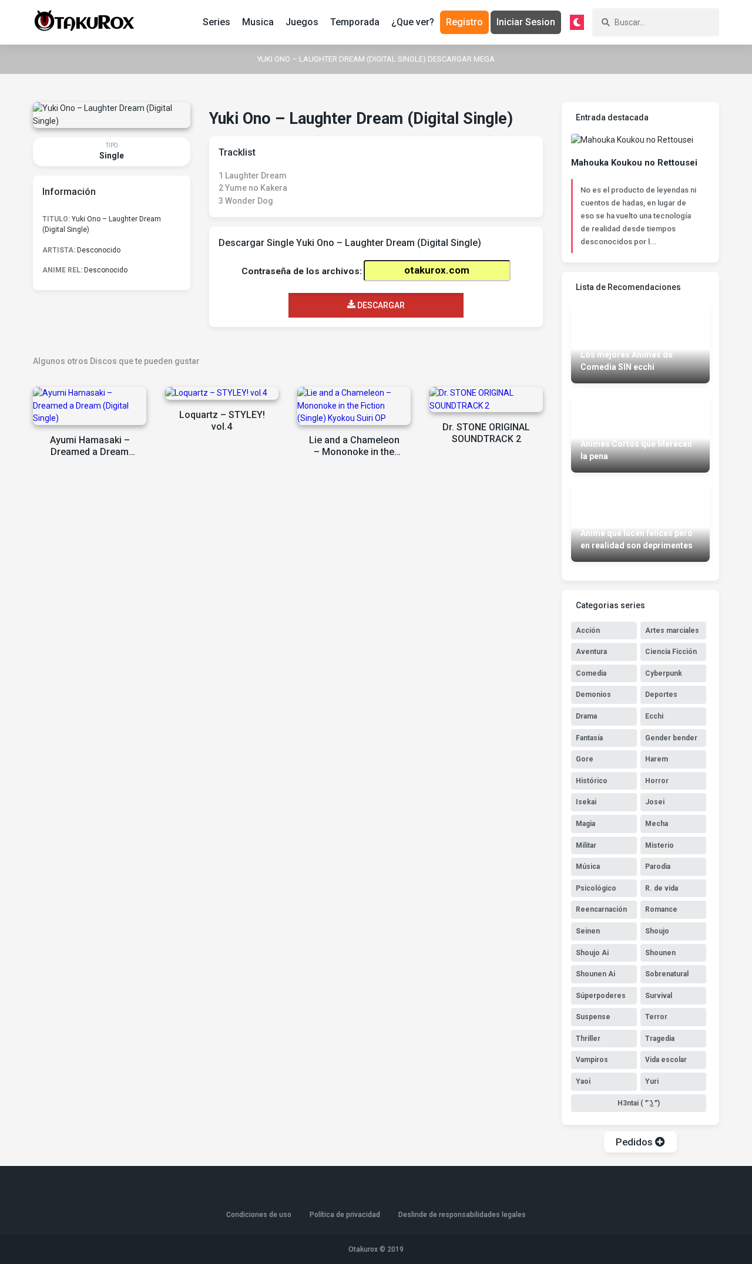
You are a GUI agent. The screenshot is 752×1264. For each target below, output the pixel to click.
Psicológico (596, 888)
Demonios (593, 694)
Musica (258, 22)
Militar (586, 845)
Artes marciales (672, 630)
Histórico (591, 781)
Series (216, 22)
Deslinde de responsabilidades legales (462, 1215)
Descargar (380, 305)
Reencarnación (601, 909)
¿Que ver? (412, 22)
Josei (654, 802)
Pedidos (635, 1142)
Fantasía (589, 738)
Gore (584, 759)
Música (588, 866)
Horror (657, 781)
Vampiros (592, 1060)
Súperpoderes (601, 996)
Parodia (657, 866)
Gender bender (671, 738)
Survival (658, 996)
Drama (586, 716)
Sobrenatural (667, 974)
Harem (656, 759)
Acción (588, 630)
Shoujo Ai (592, 953)
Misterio (659, 845)
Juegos (302, 22)
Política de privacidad (345, 1215)
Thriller (588, 1038)
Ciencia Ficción (671, 652)
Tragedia (659, 1038)
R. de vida (661, 888)
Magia (585, 824)
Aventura (591, 652)
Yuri (652, 1081)
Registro (464, 22)
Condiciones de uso (258, 1215)
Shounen (660, 953)
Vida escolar (666, 1060)
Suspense (593, 1017)
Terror (656, 1017)
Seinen (588, 931)
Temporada (355, 22)
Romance (661, 909)
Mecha (656, 824)
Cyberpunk (663, 673)
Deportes (661, 694)
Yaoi (583, 1081)
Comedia (591, 673)
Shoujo (657, 931)
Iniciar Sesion (525, 22)
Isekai (586, 802)
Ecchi (654, 716)
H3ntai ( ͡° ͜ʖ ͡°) (638, 1103)
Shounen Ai (595, 974)
